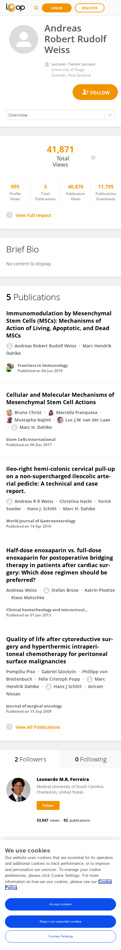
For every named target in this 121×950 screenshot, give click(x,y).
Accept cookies (60, 904)
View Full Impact (33, 215)
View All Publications (38, 727)
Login (56, 8)
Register (89, 8)
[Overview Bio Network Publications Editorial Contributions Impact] (60, 115)
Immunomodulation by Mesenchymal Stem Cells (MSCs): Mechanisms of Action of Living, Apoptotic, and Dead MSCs (59, 324)
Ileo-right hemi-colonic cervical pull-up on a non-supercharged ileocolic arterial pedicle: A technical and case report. (60, 480)
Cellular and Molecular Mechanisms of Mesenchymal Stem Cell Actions (60, 398)
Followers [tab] (30, 759)
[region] (60, 895)
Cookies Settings (60, 936)
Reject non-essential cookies (61, 921)
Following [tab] (90, 759)
